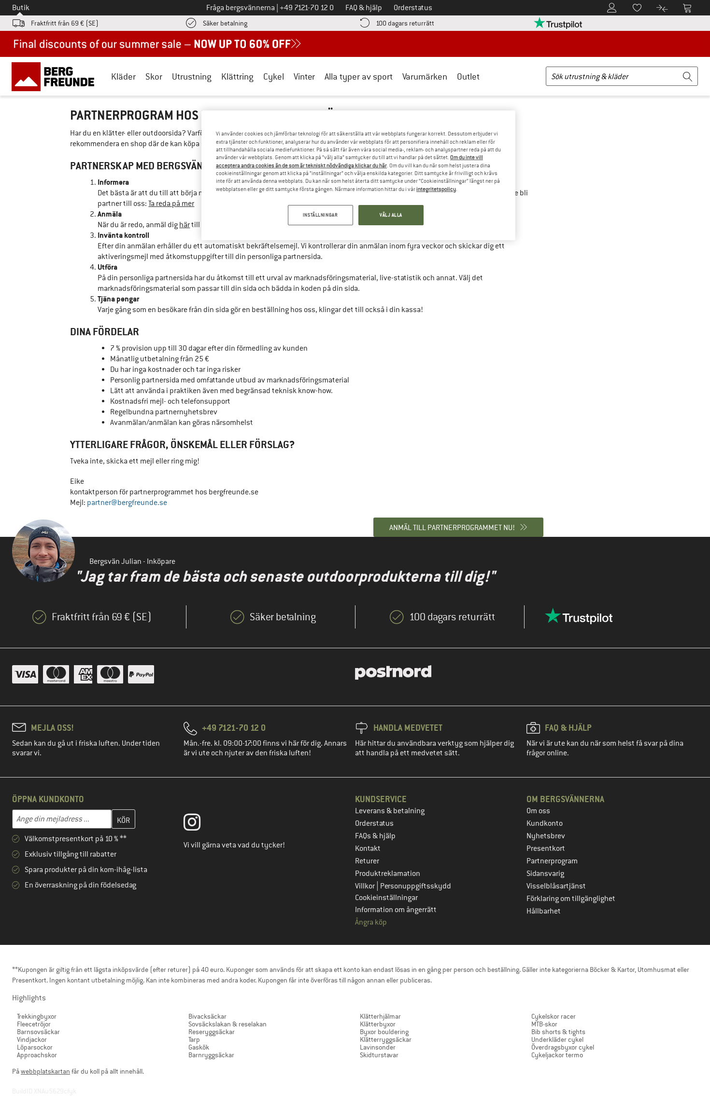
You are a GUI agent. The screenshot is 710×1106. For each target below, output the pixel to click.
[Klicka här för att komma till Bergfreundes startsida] (56, 76)
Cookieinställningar (386, 897)
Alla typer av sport (359, 76)
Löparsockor (35, 1047)
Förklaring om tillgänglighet (570, 898)
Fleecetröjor (34, 1024)
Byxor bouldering (384, 1031)
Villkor (365, 886)
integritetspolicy (436, 189)
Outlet (468, 76)
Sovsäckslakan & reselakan (227, 1024)
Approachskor (37, 1055)
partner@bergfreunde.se (127, 502)
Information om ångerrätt (396, 910)
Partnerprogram (552, 861)
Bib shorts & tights (558, 1031)
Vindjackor (32, 1039)
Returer (367, 861)
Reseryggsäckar (211, 1031)
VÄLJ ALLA (391, 215)
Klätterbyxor (378, 1024)
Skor (153, 76)
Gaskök (198, 1047)
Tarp (194, 1039)
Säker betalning (225, 23)
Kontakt (368, 848)
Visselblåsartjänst (556, 886)
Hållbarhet (543, 911)
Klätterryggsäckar (386, 1039)
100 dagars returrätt (405, 23)
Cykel (273, 76)
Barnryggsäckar (211, 1055)
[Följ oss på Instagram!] (199, 824)
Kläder (123, 76)
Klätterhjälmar (380, 1016)
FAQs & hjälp (375, 836)
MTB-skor (544, 1024)
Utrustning (192, 76)
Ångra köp (371, 922)
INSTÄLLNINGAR (320, 215)
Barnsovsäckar (38, 1031)
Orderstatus (374, 823)
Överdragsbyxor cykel (562, 1047)
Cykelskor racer (553, 1016)
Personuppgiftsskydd (415, 886)
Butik (20, 8)
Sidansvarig (545, 873)
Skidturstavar (379, 1055)
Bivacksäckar (207, 1016)
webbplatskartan (45, 1071)
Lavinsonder (378, 1047)
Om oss (538, 811)
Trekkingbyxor (37, 1016)
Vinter (304, 76)
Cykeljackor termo (557, 1055)
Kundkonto (544, 823)
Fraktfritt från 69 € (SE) (65, 23)
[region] (358, 175)
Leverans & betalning (390, 811)
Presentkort (545, 848)
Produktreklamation (387, 873)
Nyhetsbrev (545, 836)
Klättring (237, 76)
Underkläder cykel (557, 1039)
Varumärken (424, 76)
